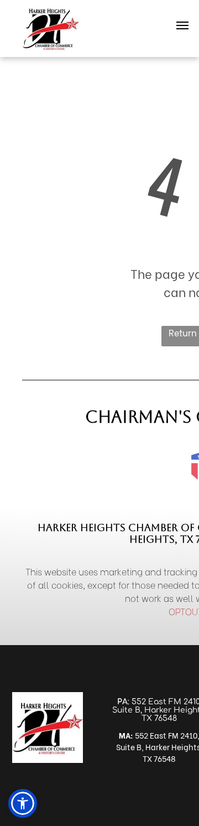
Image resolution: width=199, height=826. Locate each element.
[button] (22, 803)
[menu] (182, 25)
